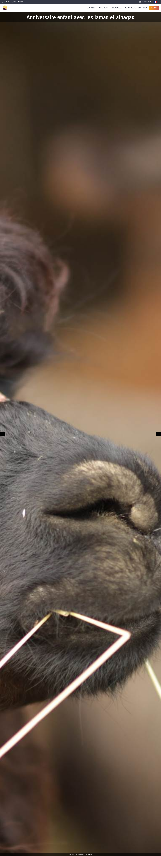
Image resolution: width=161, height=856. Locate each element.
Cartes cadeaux (116, 8)
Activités (102, 8)
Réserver (153, 8)
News (145, 8)
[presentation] (2, 434)
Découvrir (90, 8)
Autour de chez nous (133, 8)
